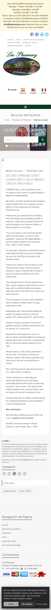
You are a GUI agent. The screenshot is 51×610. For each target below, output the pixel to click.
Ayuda (18, 40)
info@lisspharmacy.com (14, 24)
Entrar (28, 45)
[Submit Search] (42, 139)
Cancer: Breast (25, 491)
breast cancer (22, 195)
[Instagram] (42, 34)
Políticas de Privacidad (11, 545)
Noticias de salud (16, 145)
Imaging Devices (9, 491)
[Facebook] (32, 34)
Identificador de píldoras (33, 40)
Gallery (5, 525)
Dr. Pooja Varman (32, 239)
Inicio (7, 119)
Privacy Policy (41, 604)
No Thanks (27, 604)
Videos (34, 145)
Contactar (6, 533)
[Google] (37, 34)
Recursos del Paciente (21, 119)
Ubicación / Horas (29, 42)
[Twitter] (47, 34)
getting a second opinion (23, 418)
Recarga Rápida (13, 42)
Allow (11, 604)
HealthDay (26, 460)
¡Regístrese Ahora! (15, 45)
